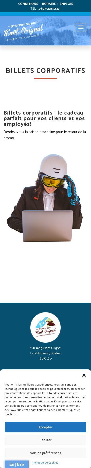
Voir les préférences (45, 452)
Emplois (66, 4)
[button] (84, 375)
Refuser (45, 440)
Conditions (28, 4)
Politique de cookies (45, 462)
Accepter (45, 427)
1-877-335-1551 (49, 8)
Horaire (49, 4)
